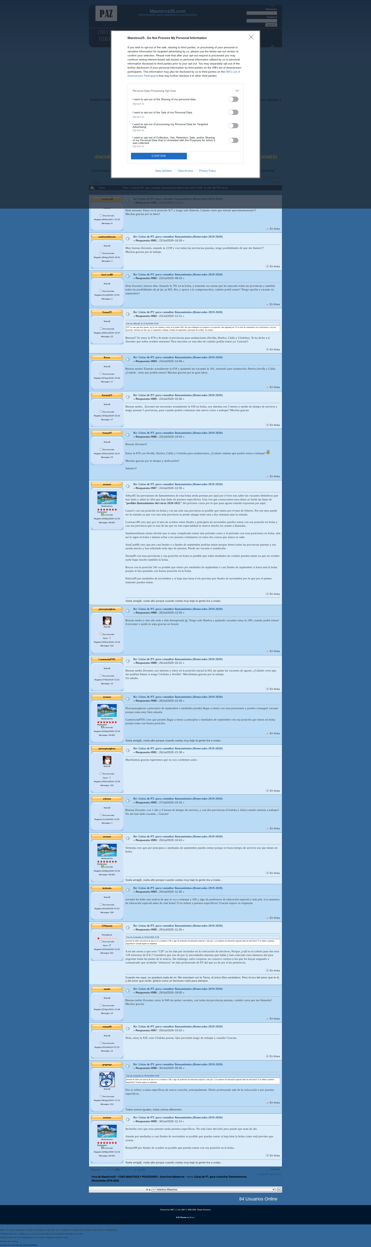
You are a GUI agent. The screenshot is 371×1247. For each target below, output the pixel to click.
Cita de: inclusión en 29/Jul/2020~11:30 (142, 937)
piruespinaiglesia (107, 609)
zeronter (107, 484)
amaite (107, 989)
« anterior (263, 1174)
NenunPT (107, 312)
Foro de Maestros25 (104, 1176)
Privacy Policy (207, 170)
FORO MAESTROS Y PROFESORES (137, 1176)
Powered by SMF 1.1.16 (170, 1210)
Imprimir (275, 1169)
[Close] (252, 38)
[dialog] (185, 104)
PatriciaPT (107, 395)
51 (122, 1169)
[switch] (233, 99)
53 (129, 1169)
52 (126, 1169)
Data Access (185, 170)
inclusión (107, 888)
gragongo (107, 1064)
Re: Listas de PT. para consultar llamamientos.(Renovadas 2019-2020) (178, 236)
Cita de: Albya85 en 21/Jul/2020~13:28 (142, 324)
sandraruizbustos (107, 236)
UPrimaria (107, 925)
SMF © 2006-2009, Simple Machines (196, 1210)
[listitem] (185, 91)
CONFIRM (159, 155)
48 (108, 1169)
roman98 (107, 1026)
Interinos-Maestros (172, 1176)
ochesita (107, 798)
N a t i (192, 1217)
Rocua (107, 357)
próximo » (276, 1176)
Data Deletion (163, 170)
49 (112, 1169)
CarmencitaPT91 (107, 659)
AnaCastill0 (107, 274)
